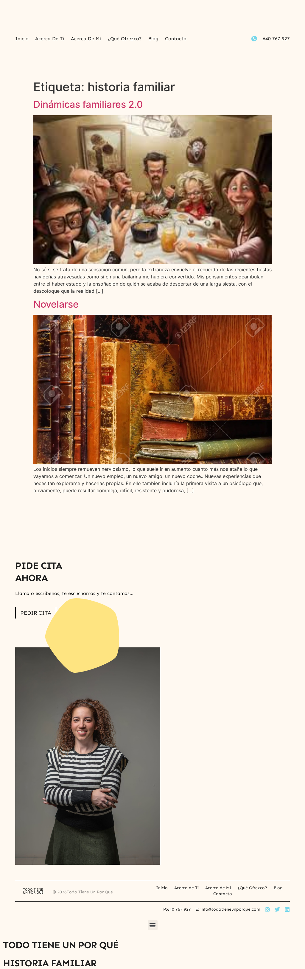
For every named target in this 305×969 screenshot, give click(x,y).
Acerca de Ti (49, 38)
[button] (153, 925)
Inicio (22, 38)
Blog (153, 38)
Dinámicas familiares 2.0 (88, 104)
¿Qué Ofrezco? (125, 38)
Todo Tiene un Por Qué (61, 945)
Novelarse (56, 304)
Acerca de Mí (86, 38)
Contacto (175, 38)
